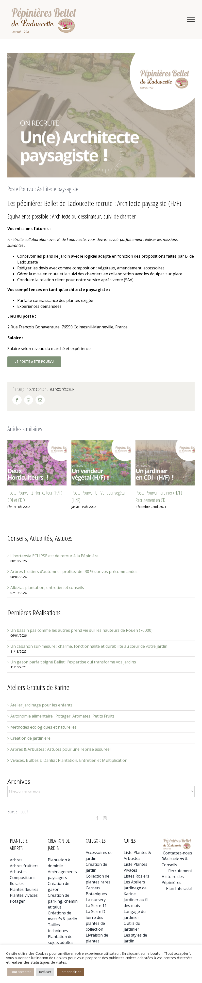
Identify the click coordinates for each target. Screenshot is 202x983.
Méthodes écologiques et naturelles (43, 727)
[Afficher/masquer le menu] (191, 19)
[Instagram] (105, 818)
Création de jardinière (30, 738)
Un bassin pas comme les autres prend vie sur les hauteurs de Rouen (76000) (81, 630)
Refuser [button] (45, 971)
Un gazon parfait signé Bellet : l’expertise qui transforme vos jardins (73, 662)
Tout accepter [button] (20, 971)
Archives (18, 781)
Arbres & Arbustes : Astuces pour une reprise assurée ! (60, 749)
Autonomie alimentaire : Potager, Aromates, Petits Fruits (62, 716)
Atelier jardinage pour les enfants (41, 705)
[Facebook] (97, 818)
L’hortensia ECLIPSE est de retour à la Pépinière (54, 555)
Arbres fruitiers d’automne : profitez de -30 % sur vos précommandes (73, 571)
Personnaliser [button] (70, 971)
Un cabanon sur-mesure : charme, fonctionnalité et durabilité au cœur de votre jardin (88, 646)
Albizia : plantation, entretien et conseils (47, 587)
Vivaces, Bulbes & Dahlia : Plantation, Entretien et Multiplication (68, 760)
